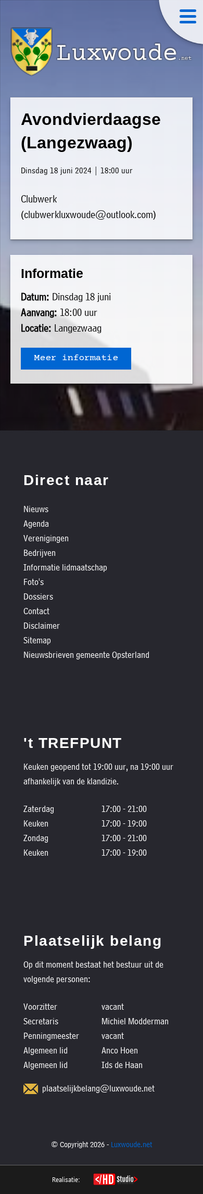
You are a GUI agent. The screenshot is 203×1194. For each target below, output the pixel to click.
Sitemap (37, 639)
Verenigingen (46, 537)
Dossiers (38, 596)
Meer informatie (76, 358)
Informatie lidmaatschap (65, 567)
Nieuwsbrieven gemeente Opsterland (86, 654)
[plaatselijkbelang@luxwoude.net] (30, 1089)
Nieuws (35, 508)
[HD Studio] (115, 1180)
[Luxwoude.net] (101, 52)
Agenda (36, 523)
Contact (36, 610)
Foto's (33, 581)
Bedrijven (39, 552)
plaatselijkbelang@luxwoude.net (98, 1088)
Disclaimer (41, 625)
